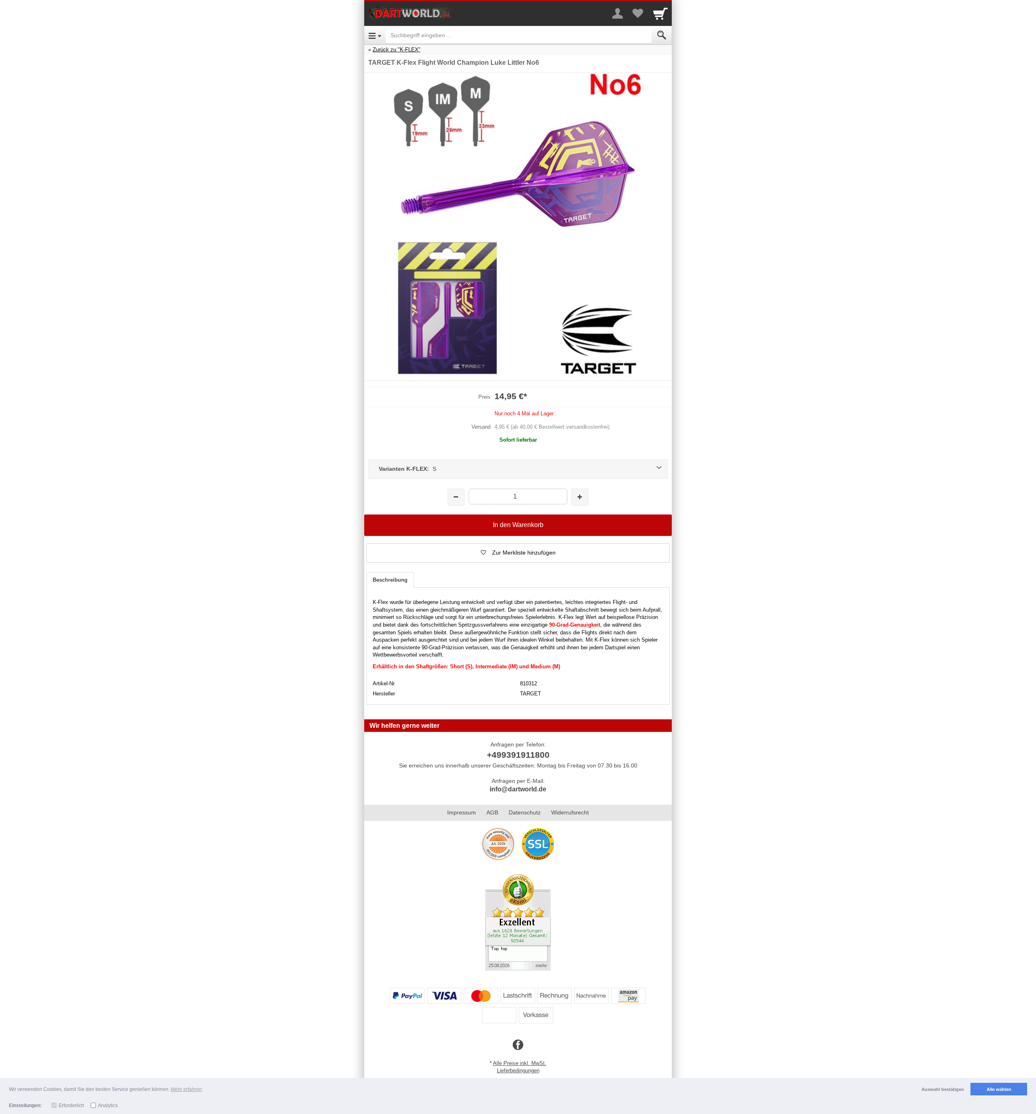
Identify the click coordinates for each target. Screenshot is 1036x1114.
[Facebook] (518, 1045)
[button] (518, 553)
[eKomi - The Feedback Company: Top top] (518, 921)
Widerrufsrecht (570, 812)
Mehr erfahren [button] (186, 1089)
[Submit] (662, 35)
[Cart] (660, 13)
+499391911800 (518, 754)
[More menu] (617, 13)
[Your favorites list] (637, 13)
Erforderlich (71, 1105)
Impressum (461, 812)
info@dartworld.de (518, 789)
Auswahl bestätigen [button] (942, 1089)
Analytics (108, 1105)
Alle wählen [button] (999, 1089)
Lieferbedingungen (518, 1070)
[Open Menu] (375, 35)
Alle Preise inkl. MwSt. (519, 1063)
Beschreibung (390, 580)
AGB (492, 812)
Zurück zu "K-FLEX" (396, 50)
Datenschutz (525, 812)
